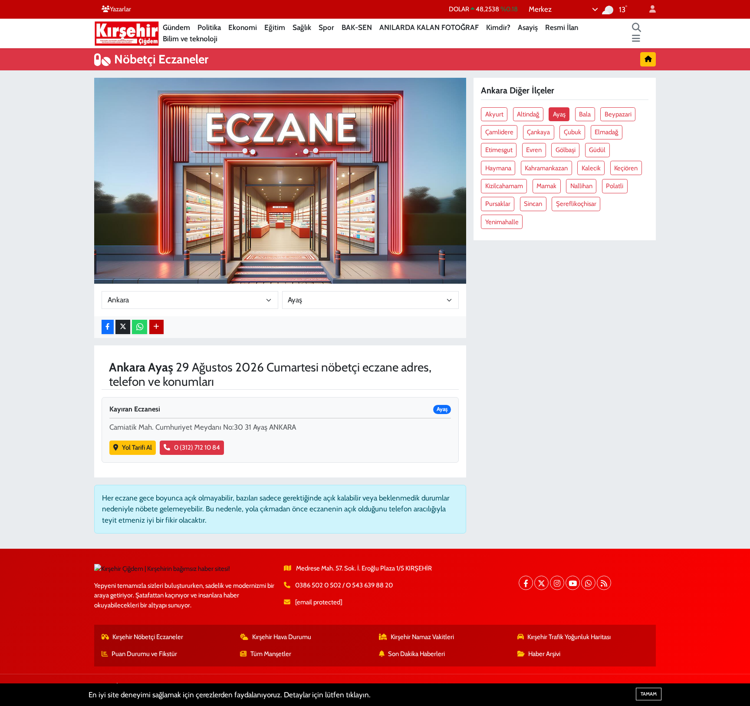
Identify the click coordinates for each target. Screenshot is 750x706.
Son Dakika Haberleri (416, 654)
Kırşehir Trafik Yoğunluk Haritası (569, 637)
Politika (209, 27)
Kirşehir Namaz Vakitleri (422, 637)
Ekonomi (242, 27)
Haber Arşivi (544, 654)
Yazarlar (120, 9)
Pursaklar (497, 204)
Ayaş (559, 114)
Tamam (649, 694)
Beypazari (618, 114)
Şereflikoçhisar (576, 204)
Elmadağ (606, 132)
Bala (585, 114)
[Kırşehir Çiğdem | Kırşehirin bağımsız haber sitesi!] (126, 32)
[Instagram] (557, 583)
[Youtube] (573, 583)
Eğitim (274, 27)
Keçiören (626, 168)
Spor (326, 27)
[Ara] (636, 27)
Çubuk (572, 132)
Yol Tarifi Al (137, 447)
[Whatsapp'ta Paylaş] (139, 327)
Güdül (597, 150)
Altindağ (528, 114)
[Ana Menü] (636, 39)
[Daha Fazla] (156, 327)
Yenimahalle (502, 222)
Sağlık (302, 27)
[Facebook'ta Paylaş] (108, 327)
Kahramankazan (546, 168)
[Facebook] (526, 583)
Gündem (176, 27)
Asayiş (528, 27)
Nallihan (581, 186)
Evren (534, 150)
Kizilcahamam (504, 186)
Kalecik (591, 168)
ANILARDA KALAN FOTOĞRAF (429, 27)
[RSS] (604, 583)
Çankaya (538, 132)
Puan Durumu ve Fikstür (144, 654)
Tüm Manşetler (270, 654)
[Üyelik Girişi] (649, 9)
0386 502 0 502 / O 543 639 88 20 (344, 585)
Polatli (614, 186)
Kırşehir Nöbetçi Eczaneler (147, 637)
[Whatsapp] (588, 583)
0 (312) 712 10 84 (197, 447)
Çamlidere (499, 132)
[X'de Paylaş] (122, 327)
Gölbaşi (566, 150)
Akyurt (494, 114)
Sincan (533, 204)
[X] (541, 583)
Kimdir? (498, 27)
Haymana (498, 168)
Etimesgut (499, 150)
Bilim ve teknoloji (190, 38)
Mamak (546, 186)
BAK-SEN (357, 27)
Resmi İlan (561, 27)
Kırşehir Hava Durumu (281, 637)
